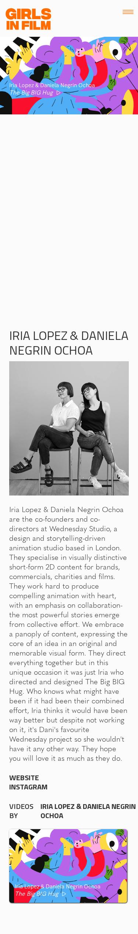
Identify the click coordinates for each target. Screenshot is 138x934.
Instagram (28, 787)
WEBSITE (24, 777)
